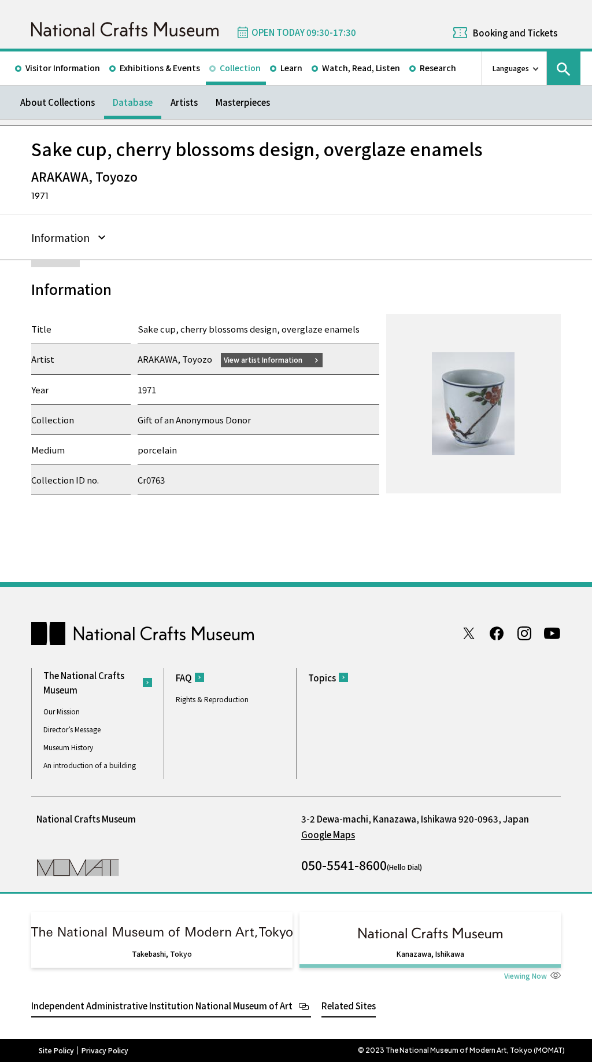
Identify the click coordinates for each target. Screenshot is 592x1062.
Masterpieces (243, 102)
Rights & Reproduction (212, 699)
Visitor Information (62, 67)
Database (133, 102)
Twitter (469, 633)
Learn (291, 67)
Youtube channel (552, 633)
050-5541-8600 (344, 864)
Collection (240, 67)
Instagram (524, 633)
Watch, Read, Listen (361, 67)
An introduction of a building (89, 765)
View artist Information (263, 359)
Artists (184, 102)
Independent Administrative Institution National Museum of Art (162, 1006)
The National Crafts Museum (83, 682)
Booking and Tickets (515, 33)
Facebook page (496, 633)
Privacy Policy (105, 1050)
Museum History (68, 747)
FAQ (184, 678)
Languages (511, 68)
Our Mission (61, 711)
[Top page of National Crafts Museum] (125, 29)
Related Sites (348, 1006)
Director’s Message (72, 729)
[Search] (563, 68)
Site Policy (56, 1050)
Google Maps (328, 834)
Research (438, 67)
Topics (322, 678)
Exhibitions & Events (160, 67)
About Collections (57, 102)
